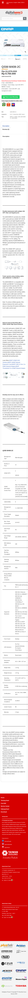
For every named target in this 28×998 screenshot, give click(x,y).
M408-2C (12, 116)
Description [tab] (5, 126)
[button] (3, 2)
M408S (15, 116)
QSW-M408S (14, 118)
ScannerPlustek (8, 841)
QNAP (20, 114)
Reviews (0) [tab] (5, 129)
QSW (19, 116)
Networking (15, 114)
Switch (23, 114)
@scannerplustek (8, 844)
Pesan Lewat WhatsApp (11, 97)
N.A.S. (11, 114)
